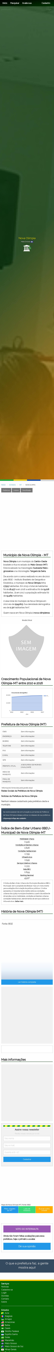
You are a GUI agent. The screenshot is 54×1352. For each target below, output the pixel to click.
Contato (5, 1299)
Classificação (26, 490)
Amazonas (9, 1322)
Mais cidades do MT (9, 1209)
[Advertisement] (27, 521)
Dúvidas (5, 1296)
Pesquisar (14, 3)
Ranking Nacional (27, 875)
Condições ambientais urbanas (27, 845)
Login (4, 1293)
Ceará (7, 1328)
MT (20, 485)
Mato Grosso (10, 1343)
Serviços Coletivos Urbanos (27, 863)
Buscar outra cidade (44, 1209)
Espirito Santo (11, 1334)
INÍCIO (3, 485)
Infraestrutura (27, 857)
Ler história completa (27, 982)
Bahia (7, 1325)
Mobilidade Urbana (27, 839)
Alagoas (8, 1316)
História (16, 490)
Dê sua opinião (27, 1246)
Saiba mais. (19, 901)
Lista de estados (26, 1209)
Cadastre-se (7, 1289)
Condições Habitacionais (27, 851)
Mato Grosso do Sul (13, 1346)
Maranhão (9, 1340)
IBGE (10, 924)
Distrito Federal (11, 1331)
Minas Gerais (10, 1349)
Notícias (5, 1286)
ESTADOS (12, 485)
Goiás (7, 1337)
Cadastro (46, 3)
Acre (6, 1313)
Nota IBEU (27, 869)
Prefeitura (6, 490)
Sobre (4, 1302)
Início (5, 3)
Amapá (8, 1319)
